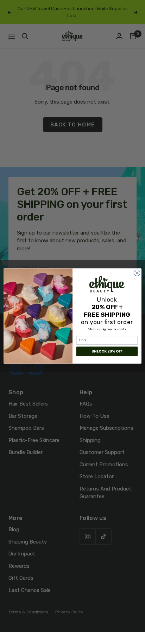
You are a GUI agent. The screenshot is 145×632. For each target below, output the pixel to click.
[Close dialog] (137, 273)
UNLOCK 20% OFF (107, 351)
